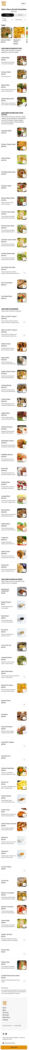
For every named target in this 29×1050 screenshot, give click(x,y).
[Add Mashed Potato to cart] (24, 704)
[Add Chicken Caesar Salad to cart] (24, 217)
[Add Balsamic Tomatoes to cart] (24, 912)
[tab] (7, 15)
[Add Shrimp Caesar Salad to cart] (24, 231)
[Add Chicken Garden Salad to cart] (24, 259)
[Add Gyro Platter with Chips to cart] (24, 273)
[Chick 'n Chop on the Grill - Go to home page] (3, 3)
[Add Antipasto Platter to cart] (24, 189)
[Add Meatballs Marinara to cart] (24, 460)
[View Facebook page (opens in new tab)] (4, 1034)
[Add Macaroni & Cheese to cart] (22, 36)
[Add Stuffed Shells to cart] (24, 487)
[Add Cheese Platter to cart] (24, 162)
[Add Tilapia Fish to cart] (24, 543)
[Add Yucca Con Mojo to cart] (24, 870)
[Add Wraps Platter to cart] (24, 363)
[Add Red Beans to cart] (24, 718)
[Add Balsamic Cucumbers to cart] (24, 898)
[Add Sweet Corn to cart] (24, 787)
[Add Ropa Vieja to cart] (24, 474)
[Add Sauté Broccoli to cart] (24, 760)
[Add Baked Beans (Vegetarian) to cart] (24, 594)
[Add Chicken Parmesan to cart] (24, 432)
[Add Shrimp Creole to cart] (24, 557)
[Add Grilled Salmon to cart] (24, 529)
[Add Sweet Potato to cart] (24, 815)
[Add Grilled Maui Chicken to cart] (24, 446)
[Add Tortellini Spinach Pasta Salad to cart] (24, 981)
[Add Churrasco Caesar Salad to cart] (24, 245)
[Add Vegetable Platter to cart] (24, 134)
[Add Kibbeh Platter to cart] (24, 90)
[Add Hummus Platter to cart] (10, 36)
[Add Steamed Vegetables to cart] (24, 773)
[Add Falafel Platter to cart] (24, 63)
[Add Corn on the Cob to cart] (24, 649)
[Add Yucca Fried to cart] (24, 884)
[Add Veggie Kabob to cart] (24, 418)
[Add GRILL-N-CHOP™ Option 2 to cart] (24, 335)
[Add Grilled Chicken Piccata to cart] (24, 377)
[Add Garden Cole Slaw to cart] (24, 940)
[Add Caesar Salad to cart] (24, 926)
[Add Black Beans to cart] (24, 621)
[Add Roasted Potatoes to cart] (24, 732)
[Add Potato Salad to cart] (24, 953)
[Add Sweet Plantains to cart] (24, 801)
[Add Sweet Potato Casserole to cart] (24, 829)
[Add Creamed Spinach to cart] (24, 663)
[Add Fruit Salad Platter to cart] (24, 300)
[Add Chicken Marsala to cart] (24, 391)
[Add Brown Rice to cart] (24, 635)
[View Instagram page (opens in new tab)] (6, 1034)
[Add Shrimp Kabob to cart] (24, 515)
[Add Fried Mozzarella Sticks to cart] (24, 176)
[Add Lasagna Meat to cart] (24, 501)
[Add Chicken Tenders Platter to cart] (24, 148)
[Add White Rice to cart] (24, 843)
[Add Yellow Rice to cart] (24, 856)
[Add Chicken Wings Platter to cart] (24, 203)
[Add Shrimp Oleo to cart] (24, 570)
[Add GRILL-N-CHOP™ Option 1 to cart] (24, 322)
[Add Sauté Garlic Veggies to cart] (24, 746)
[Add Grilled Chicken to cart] (24, 349)
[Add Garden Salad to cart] (24, 967)
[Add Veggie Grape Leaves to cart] (24, 104)
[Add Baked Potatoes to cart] (24, 607)
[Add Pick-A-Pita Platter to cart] (24, 286)
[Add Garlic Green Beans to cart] (24, 676)
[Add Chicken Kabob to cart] (24, 404)
